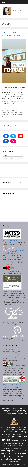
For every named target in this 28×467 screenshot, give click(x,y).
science (23, 453)
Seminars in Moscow (12, 32)
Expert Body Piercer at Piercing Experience (12, 292)
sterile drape (12, 114)
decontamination (19, 437)
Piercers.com (17, 365)
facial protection (18, 440)
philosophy (14, 451)
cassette (6, 434)
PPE (25, 451)
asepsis (12, 112)
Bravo (2, 434)
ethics (23, 112)
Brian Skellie (4, 407)
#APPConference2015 (5, 427)
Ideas (20, 443)
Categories (6, 155)
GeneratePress (22, 464)
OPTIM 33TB (20, 448)
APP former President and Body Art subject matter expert (13, 240)
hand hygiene (8, 443)
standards (5, 114)
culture (8, 437)
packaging (5, 451)
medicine (22, 446)
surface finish (4, 459)
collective (3, 437)
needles (15, 448)
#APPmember (12, 427)
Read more (10, 103)
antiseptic (5, 429)
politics (21, 451)
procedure (3, 453)
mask (17, 445)
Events (6, 108)
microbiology (8, 448)
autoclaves (10, 431)
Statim (14, 456)
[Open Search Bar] (26, 2)
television (12, 461)
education (18, 112)
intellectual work (9, 446)
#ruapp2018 (5, 112)
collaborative (22, 434)
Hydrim (15, 443)
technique (19, 114)
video (16, 461)
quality (9, 453)
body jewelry (20, 431)
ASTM (3, 431)
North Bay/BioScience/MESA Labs (12, 357)
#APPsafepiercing (9, 110)
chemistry (13, 434)
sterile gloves (20, 456)
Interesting (11, 108)
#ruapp (17, 110)
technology (22, 459)
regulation (15, 453)
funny (24, 440)
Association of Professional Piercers (19, 429)
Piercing (17, 108)
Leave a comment (9, 117)
